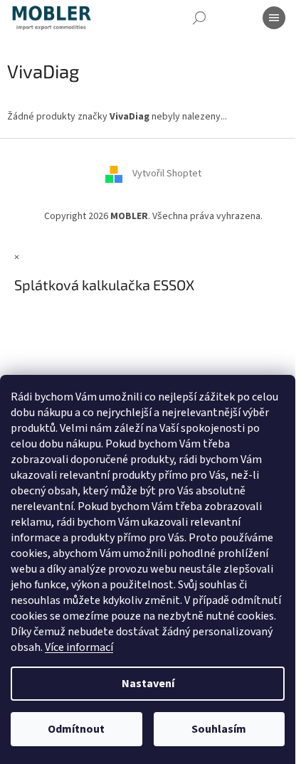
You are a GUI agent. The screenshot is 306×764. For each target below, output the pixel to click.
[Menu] (274, 18)
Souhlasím (218, 729)
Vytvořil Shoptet (166, 174)
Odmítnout (76, 729)
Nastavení (148, 683)
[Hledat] (199, 18)
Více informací (79, 647)
